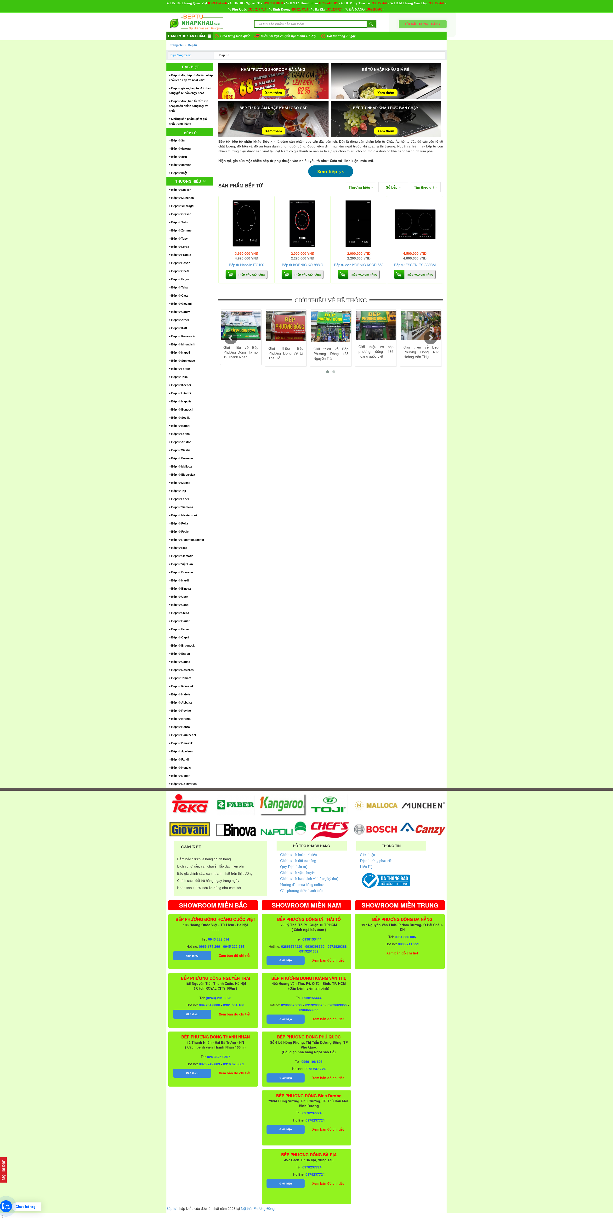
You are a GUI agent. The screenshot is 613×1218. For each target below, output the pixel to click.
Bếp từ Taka (179, 377)
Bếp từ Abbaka (181, 702)
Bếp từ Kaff (179, 328)
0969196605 (374, 9)
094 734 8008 (273, 3)
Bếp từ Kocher (181, 385)
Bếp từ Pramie (181, 255)
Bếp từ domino (181, 165)
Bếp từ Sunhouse (183, 360)
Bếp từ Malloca (181, 466)
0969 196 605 (312, 1061)
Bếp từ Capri (180, 637)
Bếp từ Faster (180, 369)
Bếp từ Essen (180, 653)
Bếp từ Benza (180, 727)
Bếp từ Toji (178, 491)
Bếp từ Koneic (181, 767)
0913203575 (314, 1005)
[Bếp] (246, 224)
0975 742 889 (328, 3)
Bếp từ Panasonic (183, 336)
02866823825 (291, 1005)
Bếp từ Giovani (181, 303)
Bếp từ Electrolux (183, 474)
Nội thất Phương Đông (258, 1208)
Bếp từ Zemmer (182, 230)
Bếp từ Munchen (182, 198)
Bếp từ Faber (180, 499)
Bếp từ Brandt (181, 719)
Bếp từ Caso (179, 605)
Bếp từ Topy (179, 238)
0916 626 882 (233, 1063)
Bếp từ (192, 45)
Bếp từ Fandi (180, 759)
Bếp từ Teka (179, 287)
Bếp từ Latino (180, 434)
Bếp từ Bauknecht (183, 735)
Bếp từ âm (178, 140)
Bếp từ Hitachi (181, 393)
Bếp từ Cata (179, 295)
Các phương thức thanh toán (301, 891)
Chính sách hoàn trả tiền (298, 855)
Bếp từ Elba (179, 548)
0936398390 (314, 946)
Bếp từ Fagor (180, 279)
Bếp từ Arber (180, 320)
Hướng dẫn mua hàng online (302, 885)
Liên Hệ (366, 867)
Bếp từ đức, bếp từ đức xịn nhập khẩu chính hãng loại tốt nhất (188, 106)
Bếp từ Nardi (180, 580)
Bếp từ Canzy (180, 312)
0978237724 (299, 9)
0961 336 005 (405, 936)
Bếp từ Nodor (180, 776)
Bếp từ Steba (180, 613)
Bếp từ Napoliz (181, 401)
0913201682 (308, 951)
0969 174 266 (217, 3)
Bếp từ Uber (179, 596)
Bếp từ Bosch (180, 263)
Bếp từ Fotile (180, 531)
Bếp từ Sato (179, 222)
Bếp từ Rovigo (181, 710)
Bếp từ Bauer (180, 621)
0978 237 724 (257, 9)
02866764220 (291, 946)
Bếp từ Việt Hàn (182, 564)
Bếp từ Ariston (181, 442)
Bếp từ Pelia (179, 523)
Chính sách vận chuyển (298, 873)
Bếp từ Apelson (182, 751)
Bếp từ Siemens (182, 507)
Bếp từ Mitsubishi (183, 344)
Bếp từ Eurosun (182, 458)
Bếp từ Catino (180, 662)
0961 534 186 (233, 1005)
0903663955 (337, 1005)
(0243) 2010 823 (218, 997)
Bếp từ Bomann (182, 572)
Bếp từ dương (181, 148)
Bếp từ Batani (180, 426)
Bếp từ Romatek (182, 686)
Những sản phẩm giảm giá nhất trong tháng (188, 121)
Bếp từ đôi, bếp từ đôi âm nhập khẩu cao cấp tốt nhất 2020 (191, 78)
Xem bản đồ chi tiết (234, 955)
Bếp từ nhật (179, 173)
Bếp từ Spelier (181, 190)
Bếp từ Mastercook (184, 515)
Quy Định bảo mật (294, 867)
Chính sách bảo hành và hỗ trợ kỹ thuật (310, 879)
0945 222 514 (218, 939)
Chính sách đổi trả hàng (298, 861)
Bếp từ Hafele (180, 694)
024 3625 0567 (218, 1056)
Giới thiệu (367, 855)
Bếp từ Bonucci (182, 409)
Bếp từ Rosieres (182, 670)
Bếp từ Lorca (180, 246)
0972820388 (337, 946)
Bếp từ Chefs (180, 271)
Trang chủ (176, 45)
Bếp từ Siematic (182, 556)
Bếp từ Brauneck (183, 645)
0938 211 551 (408, 944)
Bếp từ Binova (181, 588)
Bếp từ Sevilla (180, 417)
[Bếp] (303, 224)
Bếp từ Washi (180, 450)
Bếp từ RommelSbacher (187, 539)
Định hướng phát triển (376, 861)
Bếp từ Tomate (181, 678)
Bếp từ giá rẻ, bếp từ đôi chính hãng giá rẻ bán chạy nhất (190, 91)
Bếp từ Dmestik (182, 743)
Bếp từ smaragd (182, 206)
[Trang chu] (196, 21)
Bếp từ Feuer (180, 629)
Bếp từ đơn (179, 156)
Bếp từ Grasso (181, 214)
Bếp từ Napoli (180, 352)
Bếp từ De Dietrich (184, 784)
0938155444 (379, 3)
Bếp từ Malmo (180, 483)
